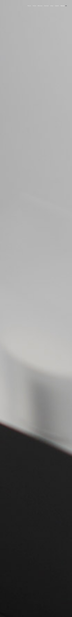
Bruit (29, 5)
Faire (34, 5)
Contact (46, 5)
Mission (40, 5)
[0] (63, 5)
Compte (57, 5)
